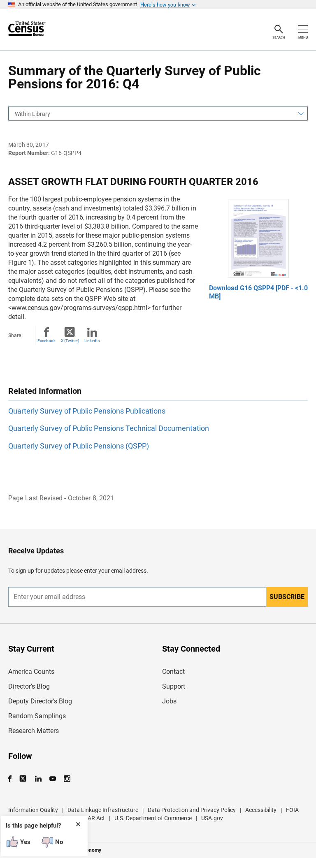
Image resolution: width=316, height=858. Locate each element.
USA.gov (212, 818)
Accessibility (260, 810)
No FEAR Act (88, 818)
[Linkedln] (38, 779)
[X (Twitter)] (23, 779)
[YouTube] (52, 779)
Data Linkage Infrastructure (102, 810)
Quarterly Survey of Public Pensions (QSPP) (78, 446)
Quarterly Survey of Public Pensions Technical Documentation (108, 428)
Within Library (32, 114)
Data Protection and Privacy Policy (192, 810)
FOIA (292, 810)
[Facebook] (12, 779)
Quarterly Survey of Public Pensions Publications (86, 411)
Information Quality (33, 810)
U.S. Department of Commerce (153, 818)
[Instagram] (67, 779)
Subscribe (287, 597)
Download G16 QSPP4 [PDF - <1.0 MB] (258, 292)
